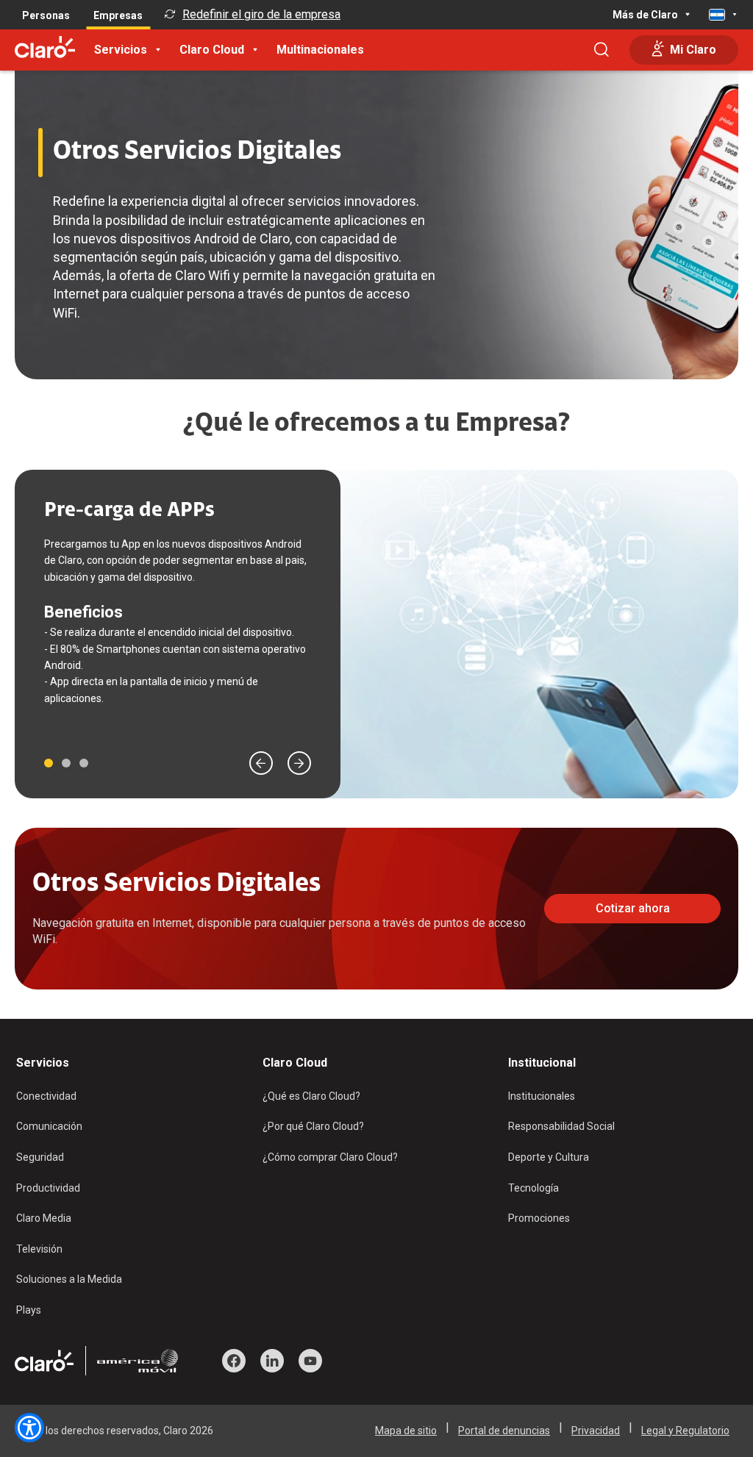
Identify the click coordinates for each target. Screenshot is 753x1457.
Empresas (118, 15)
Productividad (48, 1188)
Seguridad (40, 1157)
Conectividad (46, 1096)
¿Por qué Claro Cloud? (313, 1126)
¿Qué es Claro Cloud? (311, 1096)
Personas (46, 15)
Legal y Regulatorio (685, 1430)
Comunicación (49, 1126)
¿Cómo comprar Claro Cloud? (330, 1157)
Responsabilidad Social (561, 1126)
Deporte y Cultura (548, 1157)
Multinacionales (320, 50)
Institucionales (541, 1096)
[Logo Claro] (45, 47)
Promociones (539, 1218)
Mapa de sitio (406, 1430)
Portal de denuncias (504, 1430)
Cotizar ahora (633, 908)
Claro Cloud (211, 50)
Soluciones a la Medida (69, 1279)
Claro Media (43, 1218)
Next (299, 763)
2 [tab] (66, 763)
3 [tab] (83, 763)
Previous (261, 763)
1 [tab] (48, 763)
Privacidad (595, 1430)
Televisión (39, 1249)
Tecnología (533, 1188)
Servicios (120, 50)
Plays (28, 1310)
